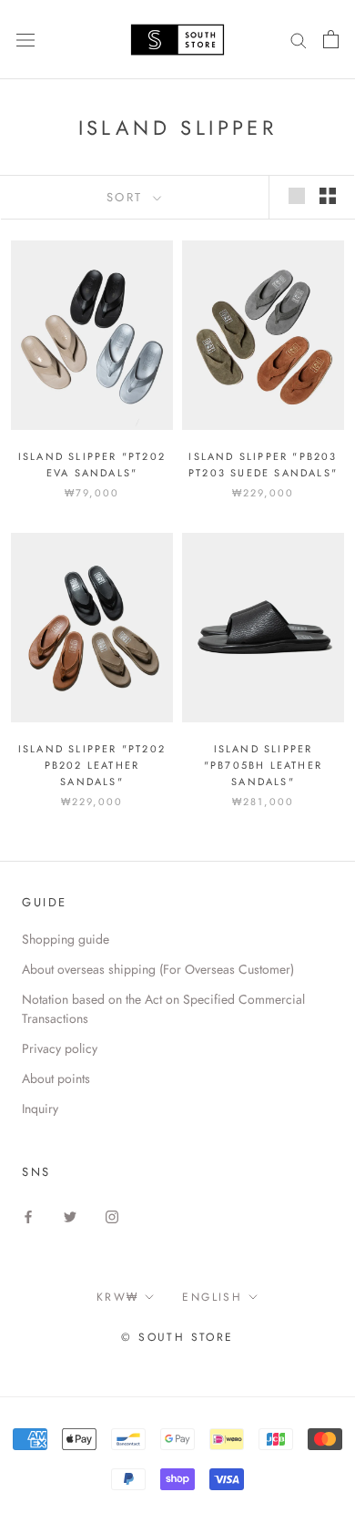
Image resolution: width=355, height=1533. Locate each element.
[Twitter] (70, 1215)
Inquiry (40, 1108)
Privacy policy (59, 1048)
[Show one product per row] (297, 196)
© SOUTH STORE (177, 1337)
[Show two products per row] (328, 196)
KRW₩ (117, 1297)
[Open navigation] (25, 39)
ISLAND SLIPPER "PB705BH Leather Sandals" (263, 765)
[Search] (298, 39)
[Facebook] (28, 1215)
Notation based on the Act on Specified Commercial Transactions (163, 1008)
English (212, 1297)
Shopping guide (65, 939)
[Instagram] (112, 1215)
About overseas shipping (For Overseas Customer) (158, 969)
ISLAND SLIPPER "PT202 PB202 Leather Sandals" (92, 765)
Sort (127, 197)
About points (56, 1078)
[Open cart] (331, 39)
